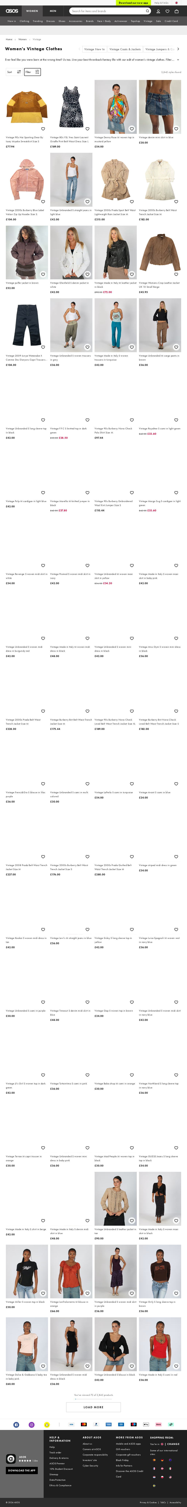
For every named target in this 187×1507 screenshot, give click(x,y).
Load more (94, 1407)
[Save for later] (43, 129)
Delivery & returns (58, 1458)
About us (87, 1443)
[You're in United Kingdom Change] (176, 2)
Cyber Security (90, 1465)
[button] (154, 1460)
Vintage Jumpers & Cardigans (165, 49)
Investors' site (90, 1460)
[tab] (12, 21)
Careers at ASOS (92, 1449)
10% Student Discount (61, 1468)
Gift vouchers (123, 1449)
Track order (55, 1452)
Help (52, 1447)
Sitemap (53, 1474)
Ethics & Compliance (60, 1485)
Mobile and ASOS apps (128, 1443)
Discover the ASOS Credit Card (129, 1473)
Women (22, 39)
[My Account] (158, 10)
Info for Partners (124, 1465)
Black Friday (122, 1460)
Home (9, 39)
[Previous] (79, 49)
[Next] (178, 49)
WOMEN (32, 11)
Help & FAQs (161, 2)
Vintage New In (94, 49)
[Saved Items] (167, 10)
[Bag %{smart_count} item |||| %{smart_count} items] (176, 10)
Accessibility (175, 1502)
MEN (53, 11)
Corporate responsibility (95, 1454)
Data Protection (57, 1479)
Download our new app (133, 2)
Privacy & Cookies (148, 1502)
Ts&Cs (163, 1502)
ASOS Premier (57, 1463)
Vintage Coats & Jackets (125, 49)
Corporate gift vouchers (128, 1454)
